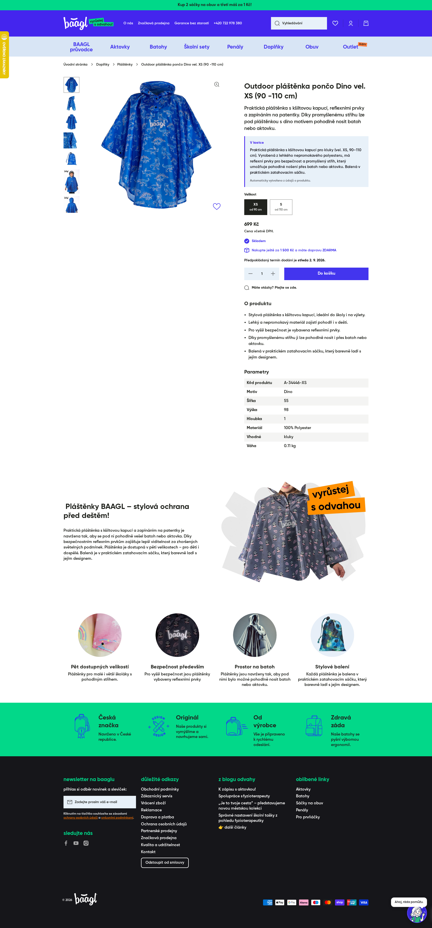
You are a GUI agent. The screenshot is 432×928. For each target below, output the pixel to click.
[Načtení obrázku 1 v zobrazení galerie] (72, 85)
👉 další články (232, 828)
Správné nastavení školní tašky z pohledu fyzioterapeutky (248, 818)
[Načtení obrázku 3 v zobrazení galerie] (72, 122)
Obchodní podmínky (160, 790)
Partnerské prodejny (159, 831)
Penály (302, 810)
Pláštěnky (124, 64)
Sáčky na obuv (309, 803)
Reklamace (151, 810)
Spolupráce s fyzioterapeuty (244, 796)
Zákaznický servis (156, 796)
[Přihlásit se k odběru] (130, 802)
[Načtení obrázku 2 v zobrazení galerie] (72, 103)
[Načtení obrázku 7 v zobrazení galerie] (72, 208)
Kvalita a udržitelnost (160, 845)
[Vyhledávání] (275, 23)
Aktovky (303, 790)
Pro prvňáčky (308, 817)
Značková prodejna (158, 838)
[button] (366, 23)
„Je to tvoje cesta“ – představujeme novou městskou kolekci (251, 806)
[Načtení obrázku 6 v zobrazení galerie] (72, 181)
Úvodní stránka (76, 64)
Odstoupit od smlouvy (165, 862)
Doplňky (102, 64)
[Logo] (89, 23)
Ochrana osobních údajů (164, 824)
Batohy (302, 796)
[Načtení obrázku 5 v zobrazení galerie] (72, 159)
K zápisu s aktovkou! (237, 790)
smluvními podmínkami (117, 817)
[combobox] (299, 23)
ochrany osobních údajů (81, 817)
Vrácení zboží (153, 803)
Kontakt (148, 852)
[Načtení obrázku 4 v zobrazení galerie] (72, 140)
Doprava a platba (157, 817)
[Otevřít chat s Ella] (417, 913)
